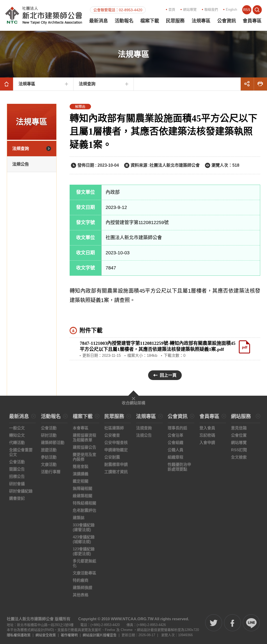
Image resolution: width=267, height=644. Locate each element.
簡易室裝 (80, 466)
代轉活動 (17, 442)
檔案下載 (149, 20)
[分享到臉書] (232, 622)
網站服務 (241, 416)
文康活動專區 (84, 573)
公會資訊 (226, 20)
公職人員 (175, 450)
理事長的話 (177, 428)
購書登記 (17, 498)
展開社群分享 (247, 84)
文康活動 (49, 464)
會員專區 (252, 20)
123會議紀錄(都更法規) (84, 551)
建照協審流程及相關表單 (84, 437)
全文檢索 (239, 457)
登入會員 (207, 428)
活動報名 (124, 20)
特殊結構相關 (84, 503)
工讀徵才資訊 (116, 472)
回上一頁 (168, 375)
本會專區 (80, 428)
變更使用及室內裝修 (84, 456)
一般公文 (17, 428)
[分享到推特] (213, 622)
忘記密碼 (207, 435)
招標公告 (17, 476)
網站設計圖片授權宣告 (100, 635)
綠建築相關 (82, 495)
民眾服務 (175, 20)
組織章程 (175, 457)
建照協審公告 (84, 447)
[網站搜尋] (257, 9)
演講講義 (80, 474)
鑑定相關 (80, 481)
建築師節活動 (52, 442)
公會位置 (239, 435)
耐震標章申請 (116, 464)
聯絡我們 (211, 9)
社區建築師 (114, 428)
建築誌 (78, 517)
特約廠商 (80, 580)
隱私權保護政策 (19, 635)
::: (147, 9)
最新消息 (98, 20)
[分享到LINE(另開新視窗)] (251, 622)
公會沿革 (175, 435)
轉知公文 (17, 435)
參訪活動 (49, 457)
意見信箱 (239, 428)
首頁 (171, 9)
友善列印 (260, 84)
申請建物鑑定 (116, 450)
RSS (246, 10)
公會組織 (175, 442)
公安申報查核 (116, 442)
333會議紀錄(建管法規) (84, 527)
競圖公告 (17, 469)
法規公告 (20, 164)
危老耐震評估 (84, 510)
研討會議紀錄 (21, 491)
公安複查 (112, 435)
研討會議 (17, 484)
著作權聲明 (69, 635)
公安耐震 (112, 457)
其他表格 (80, 595)
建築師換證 (82, 587)
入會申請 (207, 442)
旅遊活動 (49, 450)
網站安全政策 (45, 635)
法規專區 (201, 20)
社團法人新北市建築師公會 (43, 15)
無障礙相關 (82, 488)
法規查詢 (87, 84)
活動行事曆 (50, 472)
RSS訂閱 (239, 450)
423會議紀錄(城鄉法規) (84, 539)
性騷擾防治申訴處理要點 (179, 466)
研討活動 (49, 435)
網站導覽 (190, 9)
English (231, 9)
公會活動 (17, 462)
